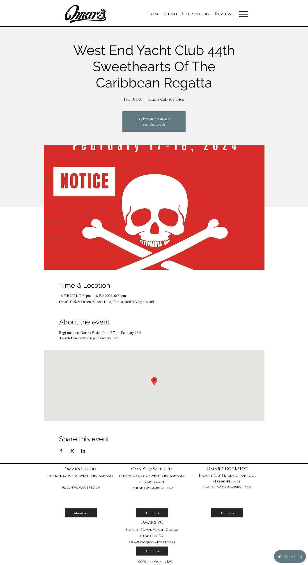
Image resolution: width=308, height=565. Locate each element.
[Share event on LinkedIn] (83, 451)
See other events (154, 124)
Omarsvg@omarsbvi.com (152, 542)
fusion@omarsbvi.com (80, 487)
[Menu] (243, 14)
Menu (170, 14)
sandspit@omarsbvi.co (150, 488)
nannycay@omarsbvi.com (227, 487)
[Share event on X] (72, 451)
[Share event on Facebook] (61, 451)
